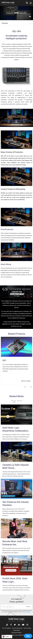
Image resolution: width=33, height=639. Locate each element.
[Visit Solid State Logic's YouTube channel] (23, 624)
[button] (16, 23)
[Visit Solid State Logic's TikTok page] (7, 624)
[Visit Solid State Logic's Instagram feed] (27, 624)
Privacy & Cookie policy (17, 628)
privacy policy (28, 611)
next (30, 387)
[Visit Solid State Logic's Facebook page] (11, 624)
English (7, 636)
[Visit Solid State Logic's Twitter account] (15, 624)
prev (25, 387)
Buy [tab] (28, 636)
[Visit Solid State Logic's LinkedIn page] (19, 624)
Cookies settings (27, 628)
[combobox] (7, 636)
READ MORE (17, 400)
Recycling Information (16, 632)
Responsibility (16, 630)
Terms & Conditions (6, 628)
